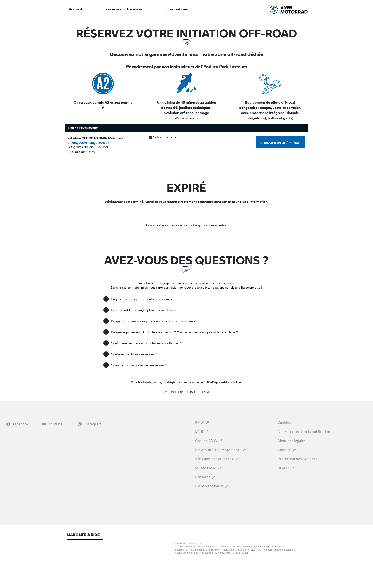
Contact (284, 449)
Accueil (75, 8)
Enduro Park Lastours (225, 65)
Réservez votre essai (123, 8)
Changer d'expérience (280, 141)
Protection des (297, 459)
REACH (284, 468)
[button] (186, 392)
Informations (176, 8)
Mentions (292, 440)
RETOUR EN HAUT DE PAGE (190, 392)
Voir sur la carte (164, 137)
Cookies (285, 422)
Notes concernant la (304, 431)
